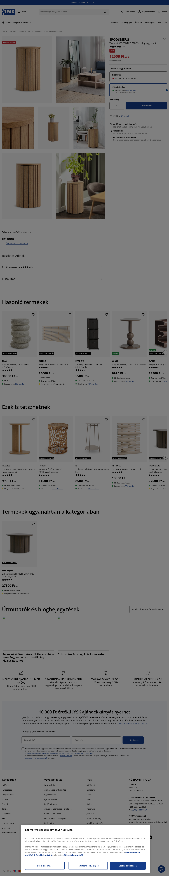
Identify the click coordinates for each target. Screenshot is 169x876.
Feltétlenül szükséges (88, 866)
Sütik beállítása (45, 866)
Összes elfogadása (128, 866)
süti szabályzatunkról (73, 855)
